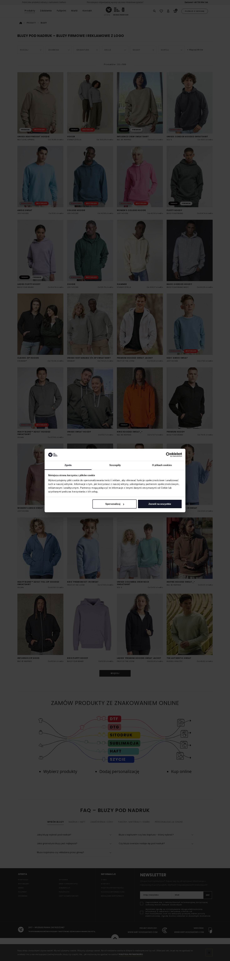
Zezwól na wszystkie (159, 504)
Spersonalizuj (112, 504)
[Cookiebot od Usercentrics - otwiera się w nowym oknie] (168, 454)
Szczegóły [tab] (115, 465)
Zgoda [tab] (68, 465)
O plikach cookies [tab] (162, 465)
